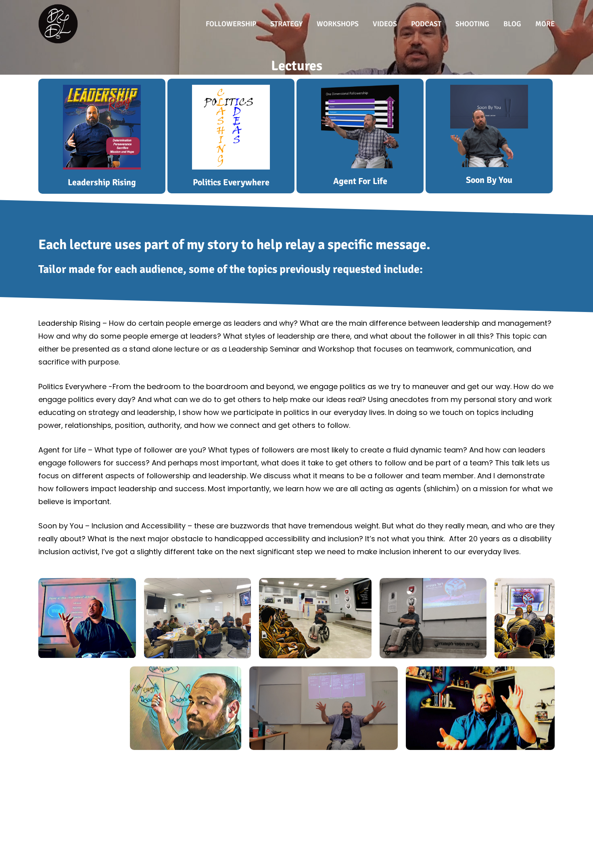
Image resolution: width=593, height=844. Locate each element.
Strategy (286, 23)
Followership (231, 23)
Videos (385, 23)
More (545, 23)
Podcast (426, 23)
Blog (512, 23)
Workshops (338, 23)
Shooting (472, 23)
